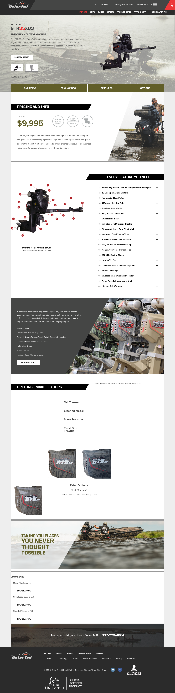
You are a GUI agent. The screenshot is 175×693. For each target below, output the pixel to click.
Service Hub (106, 659)
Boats (92, 12)
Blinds (101, 12)
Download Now (24, 591)
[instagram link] (113, 670)
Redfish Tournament (90, 659)
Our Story (47, 659)
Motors (83, 12)
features (106, 88)
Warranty (119, 659)
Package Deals (124, 12)
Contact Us (131, 659)
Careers (75, 659)
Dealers (110, 12)
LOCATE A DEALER (21, 57)
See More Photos (19, 77)
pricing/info (68, 88)
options (145, 88)
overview (30, 88)
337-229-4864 (102, 5)
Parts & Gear (140, 12)
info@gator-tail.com (124, 5)
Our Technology (61, 659)
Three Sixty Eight (98, 670)
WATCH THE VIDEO (28, 362)
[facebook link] (120, 670)
